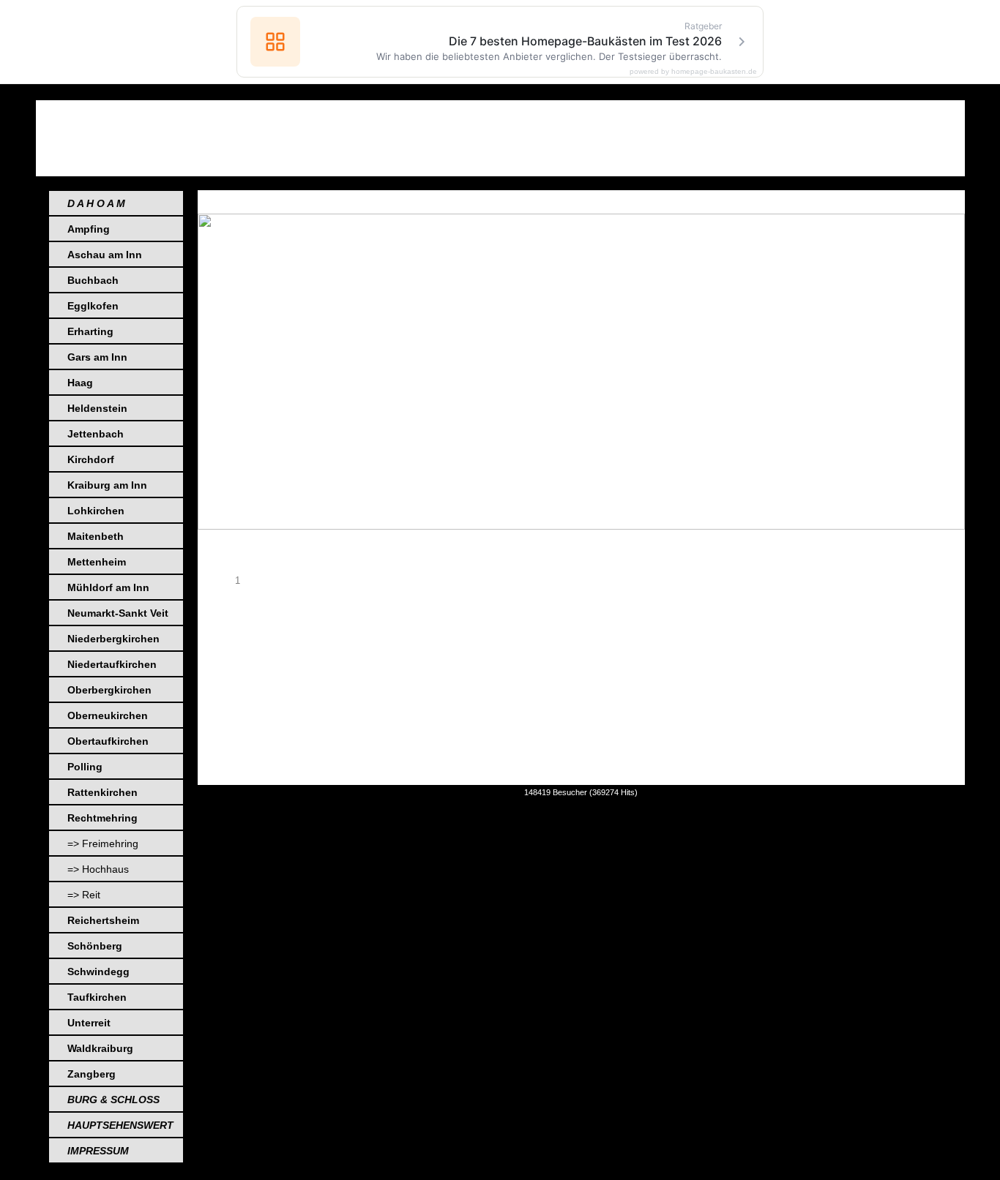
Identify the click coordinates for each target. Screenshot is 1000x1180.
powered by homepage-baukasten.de (693, 71)
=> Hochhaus (98, 869)
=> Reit (83, 895)
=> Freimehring (102, 843)
